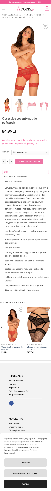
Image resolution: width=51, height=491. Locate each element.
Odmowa (25, 462)
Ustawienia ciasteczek (25, 473)
